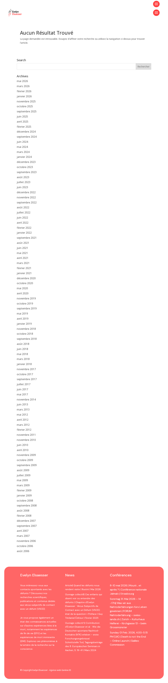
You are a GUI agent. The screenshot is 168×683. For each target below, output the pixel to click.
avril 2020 (22, 293)
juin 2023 (22, 187)
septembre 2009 (27, 465)
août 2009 (23, 470)
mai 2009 (22, 480)
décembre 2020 (26, 278)
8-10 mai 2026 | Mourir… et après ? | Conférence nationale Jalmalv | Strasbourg (128, 589)
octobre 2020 (25, 283)
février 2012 (24, 429)
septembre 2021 (27, 238)
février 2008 (24, 515)
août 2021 (23, 243)
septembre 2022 (27, 202)
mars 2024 (23, 152)
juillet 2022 (23, 212)
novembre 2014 (26, 399)
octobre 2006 (25, 546)
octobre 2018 (25, 334)
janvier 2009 (24, 495)
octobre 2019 (25, 303)
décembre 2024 (26, 131)
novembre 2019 (26, 298)
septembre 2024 (27, 136)
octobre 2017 (25, 374)
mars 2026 (23, 86)
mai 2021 (22, 253)
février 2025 (24, 126)
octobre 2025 (25, 106)
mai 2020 (22, 288)
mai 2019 (22, 313)
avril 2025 (22, 121)
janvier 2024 (24, 157)
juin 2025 (22, 116)
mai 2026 (22, 81)
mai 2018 (22, 354)
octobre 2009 (25, 460)
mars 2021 (23, 263)
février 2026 (24, 91)
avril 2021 (22, 258)
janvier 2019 (24, 324)
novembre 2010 (26, 440)
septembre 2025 (27, 111)
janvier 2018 (24, 364)
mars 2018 (23, 359)
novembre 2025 (26, 101)
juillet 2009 (23, 475)
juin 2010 (22, 445)
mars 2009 (23, 485)
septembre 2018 (27, 339)
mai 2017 (22, 394)
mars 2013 (23, 409)
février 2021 (24, 268)
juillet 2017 (23, 384)
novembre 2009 (26, 455)
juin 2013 (22, 404)
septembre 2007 (27, 526)
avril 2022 (22, 222)
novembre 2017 (26, 369)
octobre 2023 (25, 167)
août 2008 (23, 510)
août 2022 (23, 207)
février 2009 (24, 490)
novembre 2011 (26, 435)
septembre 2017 (27, 379)
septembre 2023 (27, 172)
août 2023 (23, 177)
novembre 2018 (26, 329)
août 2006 (23, 551)
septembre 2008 (27, 505)
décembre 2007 (26, 521)
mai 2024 (22, 147)
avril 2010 (22, 450)
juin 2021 (22, 248)
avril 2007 (22, 531)
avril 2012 (22, 419)
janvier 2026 (24, 96)
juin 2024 (22, 142)
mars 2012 (23, 425)
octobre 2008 (25, 500)
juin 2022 (22, 217)
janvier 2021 (24, 273)
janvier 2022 (24, 232)
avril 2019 (22, 318)
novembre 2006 (26, 541)
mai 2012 (22, 414)
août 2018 (23, 344)
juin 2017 (22, 389)
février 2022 (24, 228)
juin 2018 (22, 349)
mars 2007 (23, 536)
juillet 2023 (23, 182)
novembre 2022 (26, 197)
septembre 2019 (27, 308)
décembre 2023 (26, 162)
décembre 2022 (26, 192)
